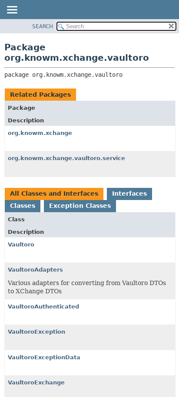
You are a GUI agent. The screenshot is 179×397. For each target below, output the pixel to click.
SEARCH (42, 26)
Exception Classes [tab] (80, 205)
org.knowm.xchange (40, 133)
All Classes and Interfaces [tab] (54, 193)
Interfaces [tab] (129, 193)
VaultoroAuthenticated (43, 306)
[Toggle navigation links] (11, 10)
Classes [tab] (22, 205)
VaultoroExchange (36, 382)
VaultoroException (36, 331)
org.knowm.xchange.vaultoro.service (66, 158)
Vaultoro (21, 244)
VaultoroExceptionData (44, 357)
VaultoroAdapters (35, 269)
